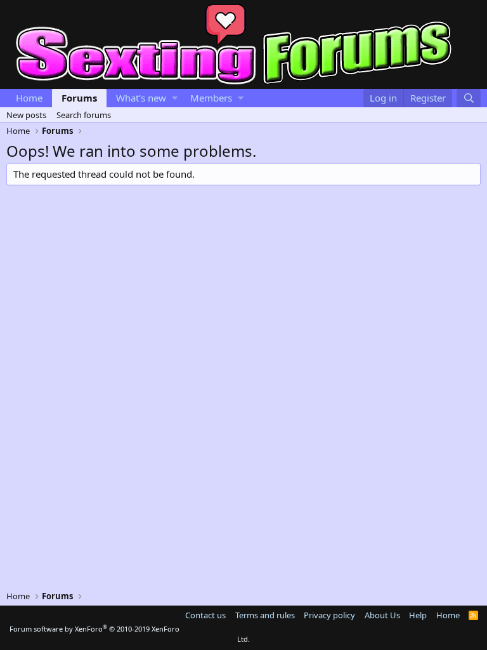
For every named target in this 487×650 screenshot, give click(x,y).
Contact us (205, 615)
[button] (175, 98)
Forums (79, 97)
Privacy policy (329, 615)
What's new (141, 97)
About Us (382, 615)
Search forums (83, 115)
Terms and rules (265, 615)
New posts (26, 115)
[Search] (469, 98)
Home (29, 97)
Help (418, 615)
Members (211, 97)
